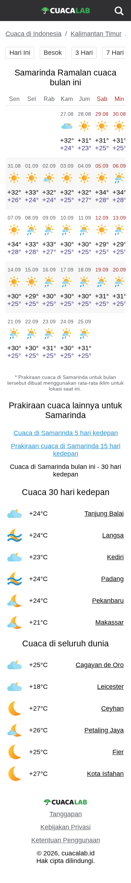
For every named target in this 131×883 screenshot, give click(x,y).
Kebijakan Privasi (65, 827)
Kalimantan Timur (96, 33)
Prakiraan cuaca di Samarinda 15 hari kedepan (65, 449)
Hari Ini (19, 52)
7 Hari (115, 52)
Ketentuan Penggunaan (65, 840)
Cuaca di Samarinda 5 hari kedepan (65, 433)
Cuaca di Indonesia (33, 33)
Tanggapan (65, 814)
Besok (53, 52)
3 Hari (84, 52)
